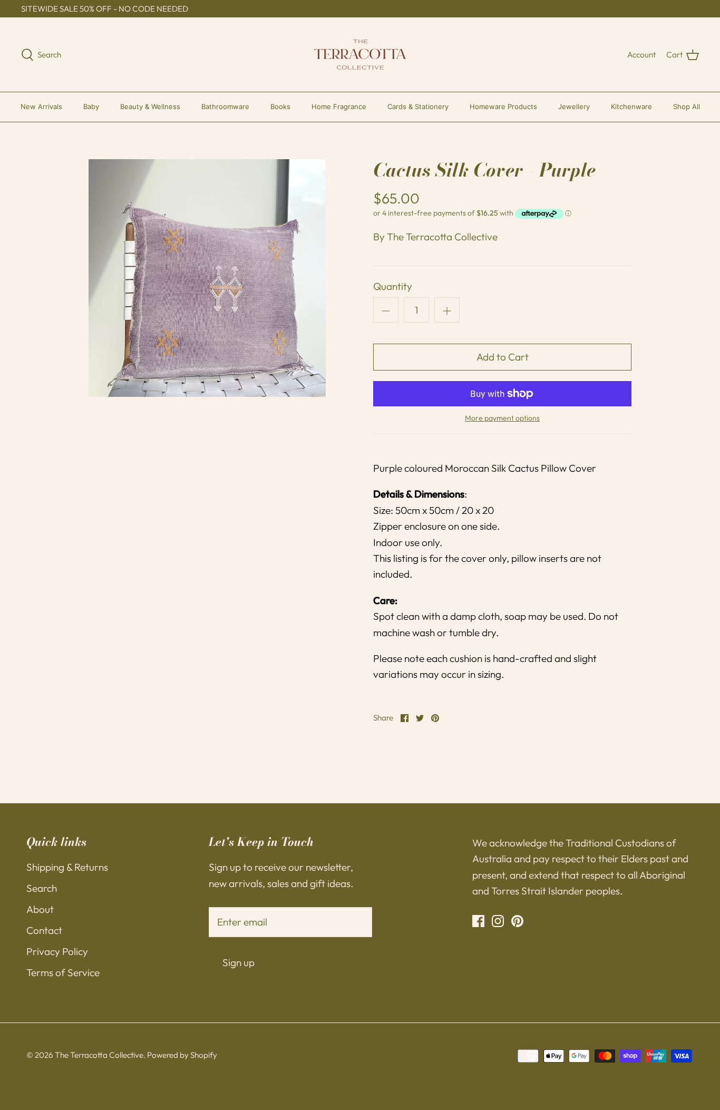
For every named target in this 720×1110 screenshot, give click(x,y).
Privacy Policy (57, 951)
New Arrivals (41, 106)
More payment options (502, 418)
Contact (44, 930)
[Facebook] (478, 921)
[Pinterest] (517, 921)
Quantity (392, 286)
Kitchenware (631, 106)
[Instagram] (498, 921)
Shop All (686, 106)
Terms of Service (63, 972)
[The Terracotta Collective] (360, 54)
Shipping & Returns (67, 867)
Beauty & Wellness (150, 106)
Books (280, 106)
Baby (91, 106)
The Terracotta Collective (442, 236)
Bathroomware (225, 106)
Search (41, 888)
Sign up (238, 962)
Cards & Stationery (418, 106)
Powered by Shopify (182, 1055)
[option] (207, 278)
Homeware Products (503, 106)
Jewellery (574, 106)
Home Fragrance (339, 106)
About (40, 909)
